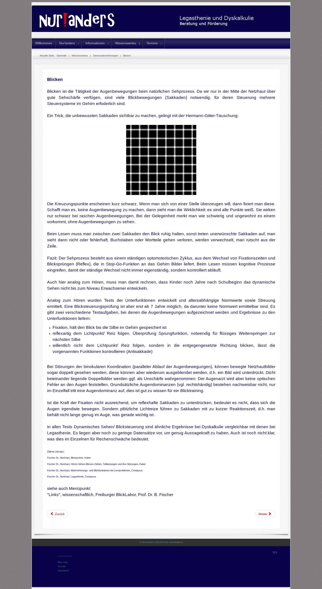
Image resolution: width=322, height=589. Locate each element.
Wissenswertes (125, 43)
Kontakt (62, 566)
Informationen (95, 43)
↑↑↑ (274, 552)
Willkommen (43, 43)
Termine (152, 43)
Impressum (63, 570)
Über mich (63, 562)
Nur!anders (67, 43)
